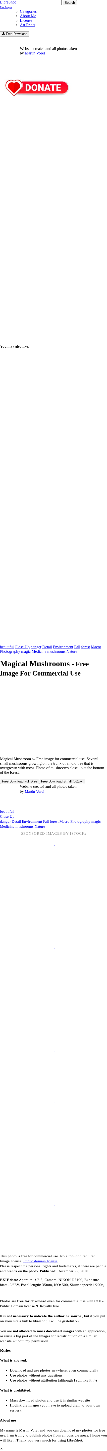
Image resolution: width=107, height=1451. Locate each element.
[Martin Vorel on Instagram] (28, 802)
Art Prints (27, 25)
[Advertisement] (53, 279)
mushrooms (56, 651)
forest (85, 647)
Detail (47, 647)
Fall (77, 647)
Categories (28, 11)
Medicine (39, 651)
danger (36, 647)
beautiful (7, 647)
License (26, 20)
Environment (63, 647)
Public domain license (40, 1261)
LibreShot (8, 4)
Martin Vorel (35, 53)
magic (26, 651)
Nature (71, 651)
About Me (28, 16)
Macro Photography (74, 821)
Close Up (22, 647)
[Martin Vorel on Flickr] (42, 801)
